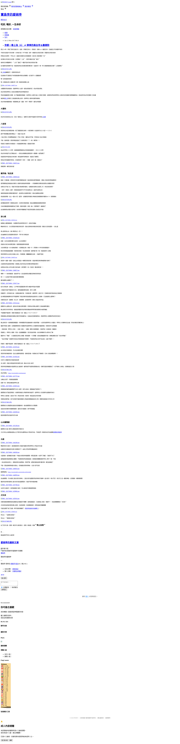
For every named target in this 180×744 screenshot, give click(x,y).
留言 (16, 564)
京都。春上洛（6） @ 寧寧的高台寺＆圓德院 (26, 45)
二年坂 (4, 72)
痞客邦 (12, 564)
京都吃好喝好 (16, 571)
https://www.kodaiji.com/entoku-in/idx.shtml (19, 472)
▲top (2, 574)
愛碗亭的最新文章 (10, 542)
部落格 (6, 35)
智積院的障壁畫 (57, 432)
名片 (6, 37)
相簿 (6, 33)
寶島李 (3, 553)
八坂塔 (44, 117)
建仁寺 (6, 98)
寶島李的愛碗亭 (11, 14)
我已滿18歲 (5, 740)
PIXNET (76, 718)
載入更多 (4, 578)
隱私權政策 (101, 718)
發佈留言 (4, 589)
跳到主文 (4, 20)
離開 (11, 740)
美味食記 (15, 569)
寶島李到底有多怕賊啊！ (32, 508)
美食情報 (16, 29)
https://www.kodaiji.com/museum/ (17, 373)
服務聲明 (107, 718)
